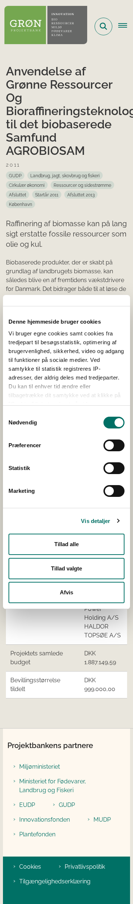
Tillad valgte (66, 568)
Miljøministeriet (39, 766)
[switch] (114, 445)
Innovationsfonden (44, 819)
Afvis (66, 592)
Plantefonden (37, 834)
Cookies (30, 866)
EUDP (27, 804)
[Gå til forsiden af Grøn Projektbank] (43, 26)
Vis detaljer (95, 521)
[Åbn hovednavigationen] (125, 26)
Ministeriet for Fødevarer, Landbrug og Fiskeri (52, 786)
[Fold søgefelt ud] (103, 26)
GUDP (67, 804)
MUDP (102, 819)
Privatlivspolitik (85, 866)
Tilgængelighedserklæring (55, 881)
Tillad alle (66, 544)
